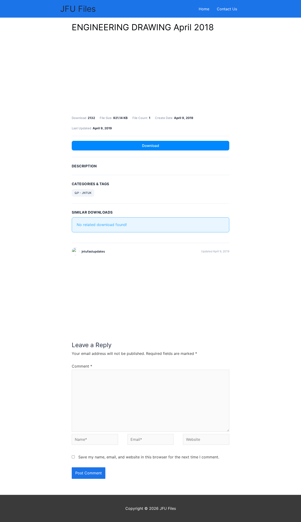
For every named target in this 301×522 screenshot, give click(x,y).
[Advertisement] (150, 75)
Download (150, 145)
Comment (82, 366)
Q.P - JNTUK (83, 193)
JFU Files (78, 9)
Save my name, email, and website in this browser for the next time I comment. (148, 457)
